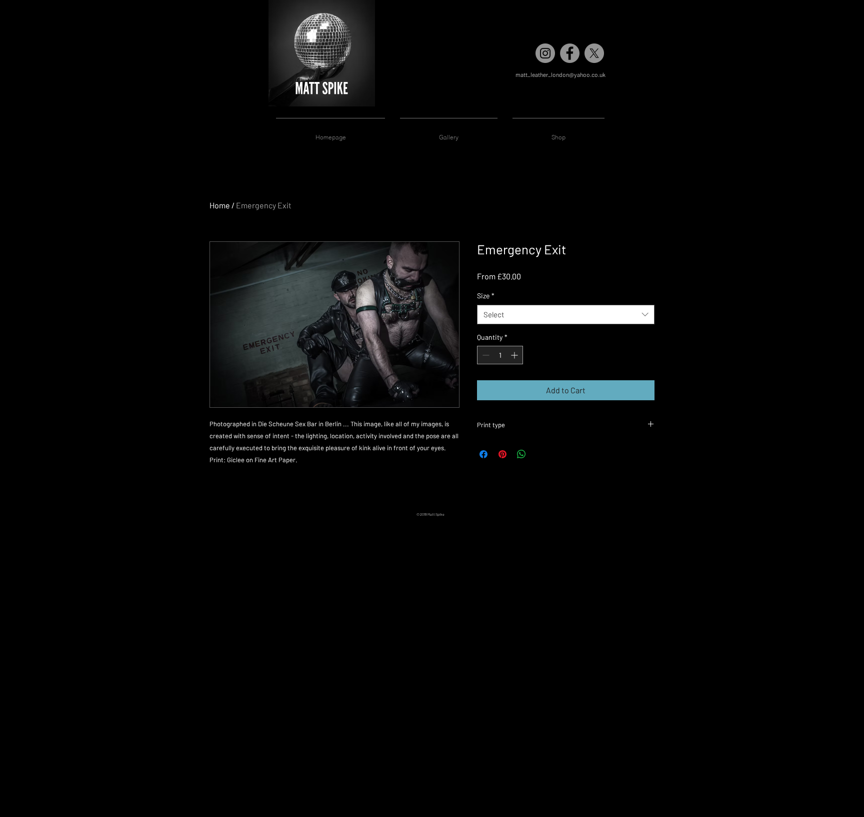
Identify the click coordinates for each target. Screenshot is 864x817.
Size (485, 295)
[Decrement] (484, 355)
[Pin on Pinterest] (502, 454)
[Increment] (515, 355)
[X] (594, 53)
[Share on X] (540, 454)
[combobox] (565, 314)
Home (220, 205)
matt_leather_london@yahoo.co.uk (561, 74)
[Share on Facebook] (484, 454)
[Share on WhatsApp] (522, 454)
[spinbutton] (500, 355)
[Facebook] (570, 53)
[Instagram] (545, 53)
